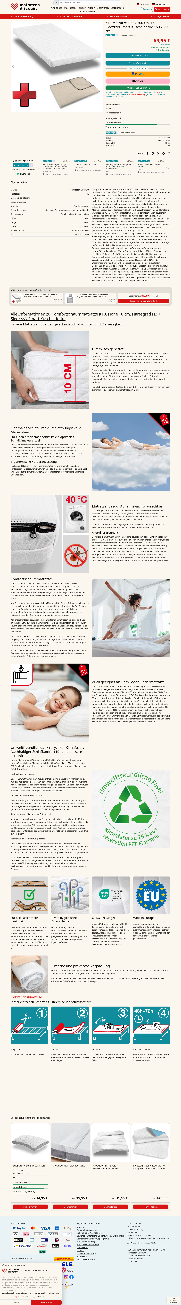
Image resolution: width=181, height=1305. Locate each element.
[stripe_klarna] (138, 81)
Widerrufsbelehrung (136, 94)
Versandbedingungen (87, 1230)
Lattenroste (117, 7)
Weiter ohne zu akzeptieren (13, 1265)
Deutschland (161, 4)
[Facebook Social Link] (147, 153)
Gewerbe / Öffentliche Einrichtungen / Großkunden (100, 1235)
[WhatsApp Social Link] (169, 153)
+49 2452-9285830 (143, 1235)
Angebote (56, 7)
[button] (13, 66)
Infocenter (81, 1227)
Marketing (40, 1296)
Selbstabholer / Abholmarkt (89, 1233)
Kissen (91, 7)
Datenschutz (82, 1247)
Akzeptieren (46, 1302)
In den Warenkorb (137, 63)
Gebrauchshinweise (26, 997)
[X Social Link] (158, 153)
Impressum (82, 1256)
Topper (82, 7)
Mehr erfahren (30, 1207)
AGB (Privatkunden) (86, 1241)
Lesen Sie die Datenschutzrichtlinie (16, 1293)
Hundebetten (87, 11)
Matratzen (70, 7)
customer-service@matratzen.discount (152, 1238)
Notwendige (23, 1296)
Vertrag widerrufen (86, 1259)
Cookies (80, 1250)
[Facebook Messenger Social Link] (153, 153)
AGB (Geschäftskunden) (88, 1244)
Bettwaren (103, 7)
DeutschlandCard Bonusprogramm (93, 1238)
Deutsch (143, 4)
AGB (158, 92)
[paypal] (138, 74)
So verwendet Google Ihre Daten (46, 1293)
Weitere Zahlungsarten (139, 87)
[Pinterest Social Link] (163, 153)
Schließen (15, 1302)
